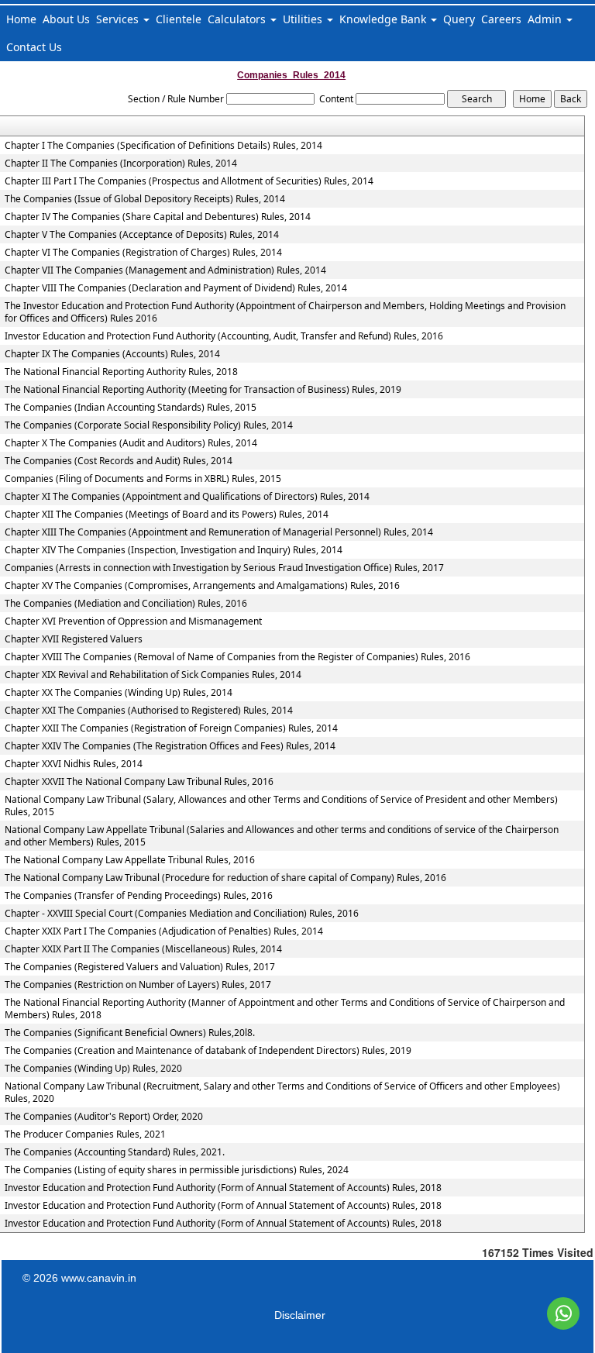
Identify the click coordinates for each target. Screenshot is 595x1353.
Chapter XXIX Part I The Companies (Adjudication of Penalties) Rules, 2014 (164, 931)
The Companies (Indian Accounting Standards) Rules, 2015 (130, 407)
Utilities (304, 19)
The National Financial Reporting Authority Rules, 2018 (121, 372)
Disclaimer (299, 1315)
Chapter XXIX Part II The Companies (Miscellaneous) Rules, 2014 (143, 949)
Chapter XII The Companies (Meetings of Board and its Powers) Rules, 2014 (166, 514)
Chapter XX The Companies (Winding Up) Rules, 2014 (118, 693)
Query (459, 19)
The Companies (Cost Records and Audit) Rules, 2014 (118, 461)
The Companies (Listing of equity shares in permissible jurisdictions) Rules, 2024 (177, 1170)
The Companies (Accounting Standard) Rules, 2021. (115, 1152)
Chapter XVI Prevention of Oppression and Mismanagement (133, 621)
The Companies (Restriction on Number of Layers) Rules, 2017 (138, 985)
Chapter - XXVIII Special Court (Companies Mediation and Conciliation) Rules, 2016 (182, 913)
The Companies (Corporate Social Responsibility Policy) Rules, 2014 (149, 425)
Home (21, 19)
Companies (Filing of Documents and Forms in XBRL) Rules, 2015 (143, 479)
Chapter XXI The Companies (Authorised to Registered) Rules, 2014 (149, 710)
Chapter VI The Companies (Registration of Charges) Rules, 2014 (143, 252)
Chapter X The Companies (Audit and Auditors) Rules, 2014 (131, 443)
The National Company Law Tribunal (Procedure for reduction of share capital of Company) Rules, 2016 (225, 878)
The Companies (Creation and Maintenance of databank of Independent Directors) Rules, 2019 (208, 1051)
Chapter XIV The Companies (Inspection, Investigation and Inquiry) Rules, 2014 (173, 550)
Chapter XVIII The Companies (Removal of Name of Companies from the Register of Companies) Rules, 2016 (237, 657)
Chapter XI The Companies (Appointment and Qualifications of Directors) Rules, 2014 (187, 497)
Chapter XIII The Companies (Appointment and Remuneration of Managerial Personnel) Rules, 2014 (219, 532)
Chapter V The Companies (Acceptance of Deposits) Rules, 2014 (142, 235)
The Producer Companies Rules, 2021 (85, 1134)
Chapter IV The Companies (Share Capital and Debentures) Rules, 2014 (158, 217)
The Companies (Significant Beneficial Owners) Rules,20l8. (130, 1033)
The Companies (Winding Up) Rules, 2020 (93, 1068)
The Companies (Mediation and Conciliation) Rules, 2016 (126, 603)
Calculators (238, 19)
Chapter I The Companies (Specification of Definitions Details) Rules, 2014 (163, 145)
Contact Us (34, 47)
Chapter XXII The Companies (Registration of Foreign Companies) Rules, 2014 (171, 728)
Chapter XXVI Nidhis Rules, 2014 (74, 764)
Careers (501, 19)
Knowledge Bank (384, 19)
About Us (66, 19)
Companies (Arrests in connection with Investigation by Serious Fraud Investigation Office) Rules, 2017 (224, 568)
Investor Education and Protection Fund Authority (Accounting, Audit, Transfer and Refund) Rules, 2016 (224, 336)
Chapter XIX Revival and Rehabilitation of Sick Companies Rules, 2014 (153, 675)
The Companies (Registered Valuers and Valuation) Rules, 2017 (140, 967)
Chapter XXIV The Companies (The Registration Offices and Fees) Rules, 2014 (170, 746)
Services (119, 19)
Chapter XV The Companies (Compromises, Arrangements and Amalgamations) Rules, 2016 (202, 586)
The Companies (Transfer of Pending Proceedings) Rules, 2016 (139, 896)
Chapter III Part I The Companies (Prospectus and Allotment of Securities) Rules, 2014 (189, 181)
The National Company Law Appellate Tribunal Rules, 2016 (130, 860)
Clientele (178, 19)
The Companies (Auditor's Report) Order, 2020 (104, 1116)
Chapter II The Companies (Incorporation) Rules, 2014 (121, 163)
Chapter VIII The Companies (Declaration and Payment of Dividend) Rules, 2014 (176, 288)
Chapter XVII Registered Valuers (74, 639)
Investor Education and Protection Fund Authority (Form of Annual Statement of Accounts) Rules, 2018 (223, 1188)
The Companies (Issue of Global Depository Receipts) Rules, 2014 (145, 199)
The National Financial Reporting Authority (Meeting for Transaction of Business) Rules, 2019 (203, 390)
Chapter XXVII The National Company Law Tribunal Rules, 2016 (139, 782)
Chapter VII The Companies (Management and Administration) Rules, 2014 (165, 270)
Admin (546, 19)
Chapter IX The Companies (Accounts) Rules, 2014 (112, 354)
